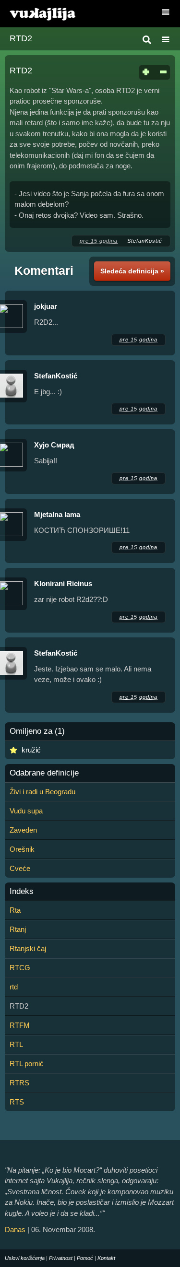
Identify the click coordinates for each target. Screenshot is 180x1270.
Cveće (20, 868)
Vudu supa (26, 811)
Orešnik (22, 849)
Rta (15, 910)
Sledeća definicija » (132, 271)
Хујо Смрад (54, 445)
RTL (16, 1044)
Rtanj (18, 929)
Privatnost (60, 1258)
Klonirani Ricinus (63, 583)
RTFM (20, 1025)
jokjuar (45, 306)
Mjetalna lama (57, 514)
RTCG (20, 968)
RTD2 (21, 38)
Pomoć (85, 1258)
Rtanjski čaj (28, 948)
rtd (14, 987)
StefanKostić (144, 241)
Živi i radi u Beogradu (42, 792)
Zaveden (23, 830)
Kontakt (106, 1258)
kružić (31, 750)
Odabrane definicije (44, 773)
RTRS (19, 1083)
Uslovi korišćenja (25, 1258)
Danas (15, 1229)
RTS (17, 1102)
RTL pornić (27, 1063)
